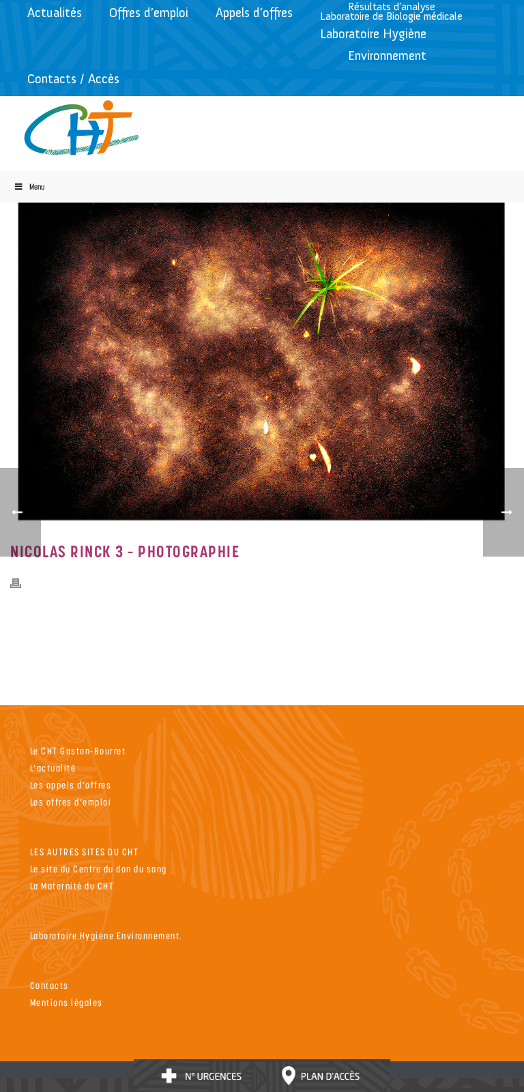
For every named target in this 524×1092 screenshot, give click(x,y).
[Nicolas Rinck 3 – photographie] (262, 357)
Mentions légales (66, 1002)
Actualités (54, 12)
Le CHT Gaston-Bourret (78, 750)
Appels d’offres (254, 12)
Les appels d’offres (71, 785)
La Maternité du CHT (72, 885)
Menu (36, 186)
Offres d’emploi (148, 12)
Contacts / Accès (73, 79)
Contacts (49, 985)
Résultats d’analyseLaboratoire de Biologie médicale (391, 11)
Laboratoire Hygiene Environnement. (106, 935)
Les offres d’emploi (71, 802)
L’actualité (53, 767)
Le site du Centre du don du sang (98, 868)
